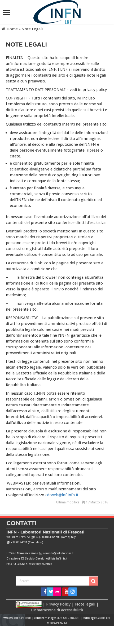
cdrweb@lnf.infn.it (61, 495)
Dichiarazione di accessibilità (57, 610)
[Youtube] (64, 591)
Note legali (85, 604)
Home (12, 29)
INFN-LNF (61, 623)
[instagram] (70, 591)
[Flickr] (57, 591)
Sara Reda (24, 618)
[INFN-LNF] (57, 11)
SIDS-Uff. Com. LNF (68, 618)
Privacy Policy (58, 604)
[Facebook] (43, 591)
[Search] (93, 581)
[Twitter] (49, 591)
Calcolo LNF (103, 618)
